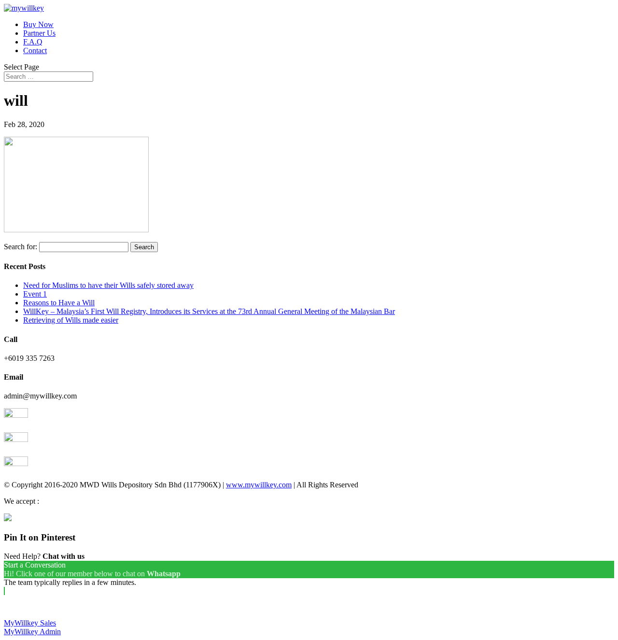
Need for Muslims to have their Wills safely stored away (108, 285)
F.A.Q (32, 42)
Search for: (20, 246)
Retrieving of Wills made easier (70, 320)
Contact (35, 50)
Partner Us (39, 33)
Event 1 (35, 294)
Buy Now (38, 24)
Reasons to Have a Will (59, 303)
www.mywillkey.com (259, 485)
